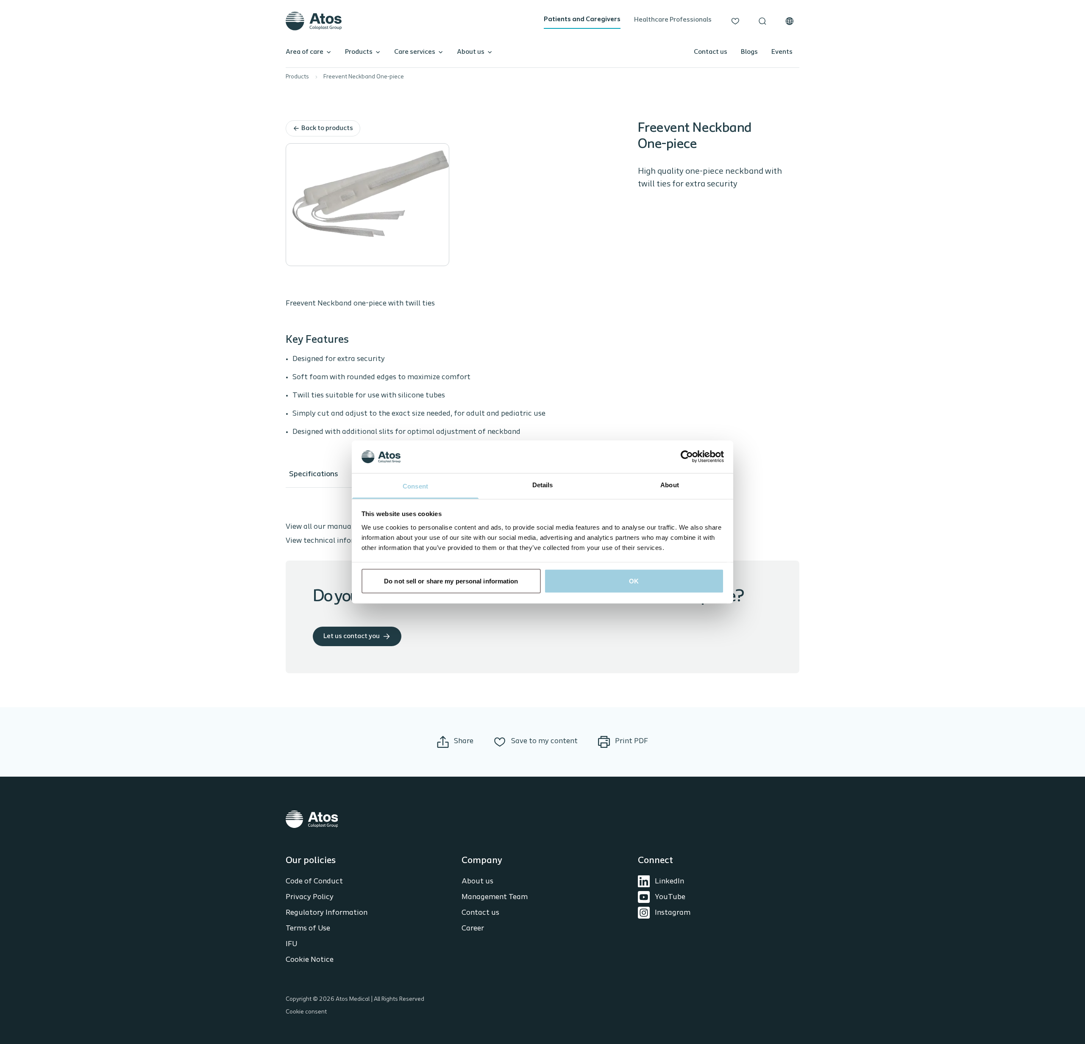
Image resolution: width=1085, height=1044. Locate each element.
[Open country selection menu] (789, 21)
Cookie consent (306, 1012)
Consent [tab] (415, 485)
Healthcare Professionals (673, 20)
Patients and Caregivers (582, 19)
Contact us (710, 52)
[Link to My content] (735, 21)
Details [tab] (542, 484)
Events (782, 52)
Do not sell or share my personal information (451, 581)
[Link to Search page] (762, 21)
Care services (414, 52)
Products (359, 52)
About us (470, 52)
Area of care (304, 52)
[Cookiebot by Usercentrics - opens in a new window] (687, 456)
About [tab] (669, 484)
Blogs (749, 52)
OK (634, 581)
